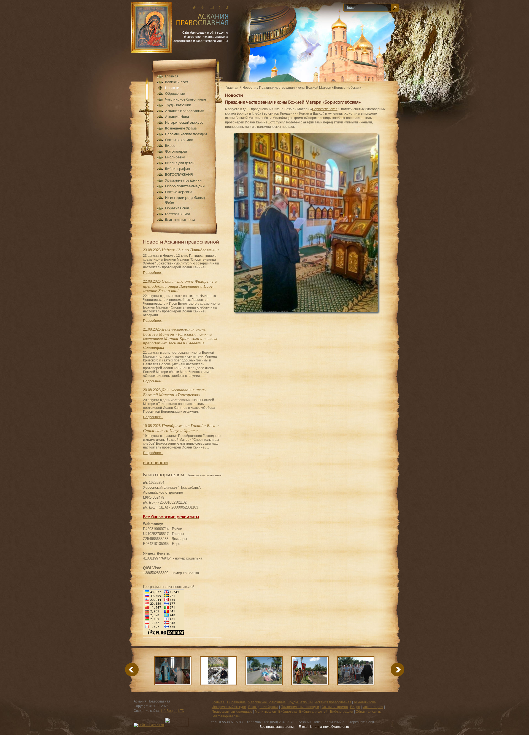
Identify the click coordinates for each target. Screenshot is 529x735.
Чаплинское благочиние (185, 100)
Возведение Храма (181, 128)
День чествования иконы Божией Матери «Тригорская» (174, 392)
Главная (231, 88)
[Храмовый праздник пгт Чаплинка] (310, 670)
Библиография (177, 169)
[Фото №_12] (172, 670)
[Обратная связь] (219, 7)
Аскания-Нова (177, 117)
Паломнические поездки (186, 134)
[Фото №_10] (264, 670)
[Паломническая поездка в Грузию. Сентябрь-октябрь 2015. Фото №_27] (218, 670)
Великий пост (176, 82)
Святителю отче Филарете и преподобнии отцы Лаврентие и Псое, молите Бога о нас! (180, 285)
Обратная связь (178, 208)
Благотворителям (180, 220)
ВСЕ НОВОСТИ (155, 463)
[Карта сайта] (202, 7)
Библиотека (175, 157)
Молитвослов (265, 712)
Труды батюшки (178, 105)
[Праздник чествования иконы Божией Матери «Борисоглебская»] (305, 311)
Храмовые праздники (183, 181)
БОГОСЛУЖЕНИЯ (179, 175)
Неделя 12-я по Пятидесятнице (191, 249)
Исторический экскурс (184, 123)
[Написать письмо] (212, 7)
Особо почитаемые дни (185, 186)
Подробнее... (153, 273)
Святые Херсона (178, 192)
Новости (249, 88)
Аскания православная (184, 111)
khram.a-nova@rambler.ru (329, 727)
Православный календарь (232, 712)
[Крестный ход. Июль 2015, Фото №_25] (355, 670)
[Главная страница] (194, 7)
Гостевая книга (177, 214)
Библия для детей (180, 163)
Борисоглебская (325, 109)
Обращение (175, 94)
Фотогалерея (176, 152)
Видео (170, 146)
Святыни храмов (179, 140)
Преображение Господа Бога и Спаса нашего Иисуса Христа (181, 428)
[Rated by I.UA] (177, 725)
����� (390, 669)
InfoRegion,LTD (172, 711)
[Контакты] (227, 7)
